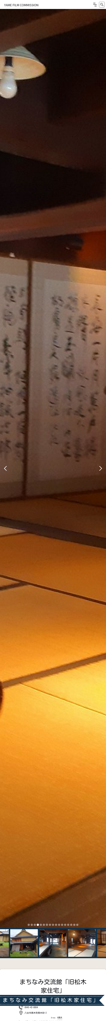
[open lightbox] (53, 468)
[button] (95, 4)
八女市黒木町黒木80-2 (36, 1013)
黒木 (60, 1018)
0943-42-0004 (31, 1007)
